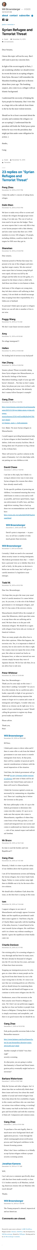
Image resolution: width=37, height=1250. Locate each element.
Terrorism (7, 162)
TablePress (20, 1232)
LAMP (23, 1229)
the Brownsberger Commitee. (12, 1237)
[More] (32, 16)
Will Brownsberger (11, 9)
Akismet (13, 1232)
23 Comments (8, 42)
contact (14, 15)
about (5, 15)
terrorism (11, 25)
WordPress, (29, 1229)
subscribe (24, 15)
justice (4, 25)
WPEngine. (22, 1234)
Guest (6, 39)
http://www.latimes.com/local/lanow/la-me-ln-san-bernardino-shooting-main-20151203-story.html (18, 1042)
